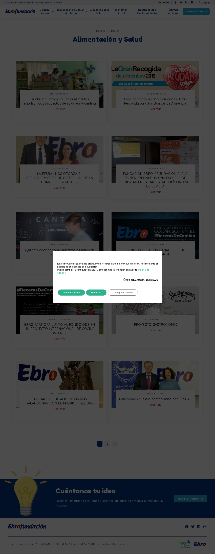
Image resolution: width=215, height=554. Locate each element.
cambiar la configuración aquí (80, 269)
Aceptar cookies (71, 292)
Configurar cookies (123, 292)
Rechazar (96, 292)
